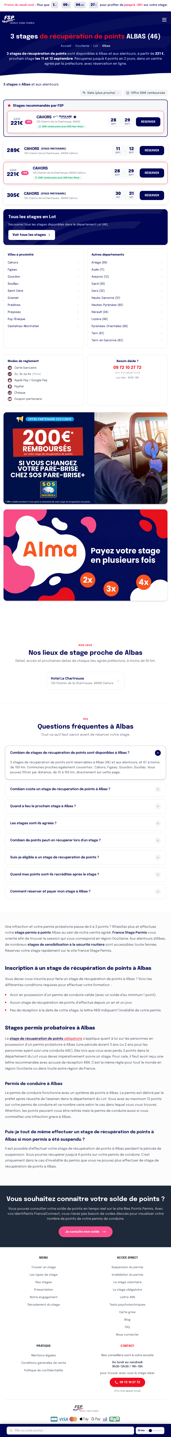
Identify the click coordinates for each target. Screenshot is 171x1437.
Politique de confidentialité (43, 1370)
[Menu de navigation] (164, 19)
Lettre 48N (127, 1297)
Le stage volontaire (127, 1282)
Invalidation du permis (127, 1274)
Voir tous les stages (29, 235)
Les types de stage (44, 1274)
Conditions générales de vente (43, 1363)
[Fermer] (166, 4)
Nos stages (43, 1282)
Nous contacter (127, 1334)
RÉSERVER (148, 121)
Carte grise (127, 1312)
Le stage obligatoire (127, 1289)
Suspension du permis (127, 1267)
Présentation (43, 1289)
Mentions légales (43, 1355)
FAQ (127, 1327)
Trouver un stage (43, 1267)
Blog (127, 1319)
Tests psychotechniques (127, 1304)
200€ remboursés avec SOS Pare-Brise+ (63, 127)
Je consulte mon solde (82, 1231)
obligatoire (46, 1038)
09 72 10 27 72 (127, 368)
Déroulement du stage (44, 1304)
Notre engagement (44, 1297)
